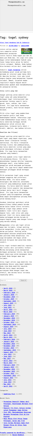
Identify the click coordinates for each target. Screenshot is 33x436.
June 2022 (8, 382)
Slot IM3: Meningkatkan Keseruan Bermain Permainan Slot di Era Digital (17, 414)
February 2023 (9, 365)
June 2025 (8, 307)
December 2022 (9, 369)
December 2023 (9, 344)
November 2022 (9, 371)
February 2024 (9, 339)
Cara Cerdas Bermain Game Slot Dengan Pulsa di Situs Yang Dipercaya (16, 425)
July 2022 (8, 380)
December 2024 (9, 318)
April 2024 (8, 335)
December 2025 (9, 297)
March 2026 (8, 290)
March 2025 (8, 312)
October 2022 (9, 373)
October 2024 (9, 322)
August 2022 (8, 378)
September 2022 (10, 375)
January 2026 (9, 295)
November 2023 (9, 346)
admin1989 (25, 46)
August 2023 (8, 352)
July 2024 (8, 329)
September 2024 (10, 324)
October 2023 (9, 348)
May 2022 (7, 384)
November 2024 (9, 320)
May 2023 (7, 358)
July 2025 (8, 305)
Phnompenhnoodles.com (16, 2)
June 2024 (8, 331)
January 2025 (9, 316)
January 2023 (9, 367)
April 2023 (8, 361)
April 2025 (8, 309)
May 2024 (7, 333)
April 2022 (8, 386)
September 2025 (10, 301)
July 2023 (8, 354)
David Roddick (18, 435)
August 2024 (8, 326)
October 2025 (9, 299)
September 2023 (10, 350)
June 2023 (8, 356)
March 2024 (8, 337)
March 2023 (8, 363)
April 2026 (8, 288)
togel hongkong (14, 70)
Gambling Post (9, 394)
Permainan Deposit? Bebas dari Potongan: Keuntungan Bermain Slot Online (18, 404)
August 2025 (8, 303)
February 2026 (9, 292)
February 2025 (9, 314)
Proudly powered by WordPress (13, 433)
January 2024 (9, 341)
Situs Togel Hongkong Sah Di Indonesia (14, 42)
